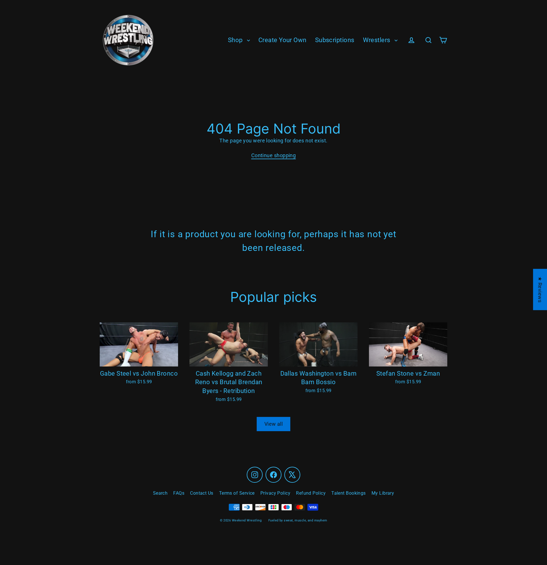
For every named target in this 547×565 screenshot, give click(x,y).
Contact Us (201, 493)
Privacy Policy (275, 493)
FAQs (178, 493)
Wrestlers (377, 40)
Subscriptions (334, 40)
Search (160, 493)
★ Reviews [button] (540, 289)
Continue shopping (273, 155)
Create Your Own (282, 40)
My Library (383, 493)
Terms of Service (237, 493)
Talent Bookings (348, 493)
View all (273, 424)
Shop (236, 40)
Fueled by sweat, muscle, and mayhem (297, 520)
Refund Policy (311, 493)
